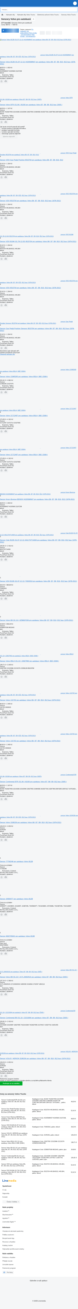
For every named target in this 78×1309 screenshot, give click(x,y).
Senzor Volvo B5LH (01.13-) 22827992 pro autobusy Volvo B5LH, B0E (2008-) (29, 661)
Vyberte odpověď (9, 136)
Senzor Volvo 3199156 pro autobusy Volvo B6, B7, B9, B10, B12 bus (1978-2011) (30, 822)
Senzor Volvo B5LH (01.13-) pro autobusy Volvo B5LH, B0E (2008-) (12, 1142)
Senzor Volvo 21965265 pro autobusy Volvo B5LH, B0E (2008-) (24, 377)
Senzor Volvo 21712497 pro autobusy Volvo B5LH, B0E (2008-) (24, 416)
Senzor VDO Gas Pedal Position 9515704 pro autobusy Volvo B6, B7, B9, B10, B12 (31, 160)
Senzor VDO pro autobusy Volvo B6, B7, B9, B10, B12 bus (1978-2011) (13, 1165)
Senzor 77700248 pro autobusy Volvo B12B (16, 861)
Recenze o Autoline (8, 1242)
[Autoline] (2, 14)
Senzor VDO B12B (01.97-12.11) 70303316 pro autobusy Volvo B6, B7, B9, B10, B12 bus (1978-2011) (38, 581)
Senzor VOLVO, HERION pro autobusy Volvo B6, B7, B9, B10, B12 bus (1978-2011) (14, 1135)
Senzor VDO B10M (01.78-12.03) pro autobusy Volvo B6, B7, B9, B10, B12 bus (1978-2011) (13, 1172)
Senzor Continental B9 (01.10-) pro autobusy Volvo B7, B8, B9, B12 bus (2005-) (13, 1157)
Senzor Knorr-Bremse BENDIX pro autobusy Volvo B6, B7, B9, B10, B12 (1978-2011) (13, 1118)
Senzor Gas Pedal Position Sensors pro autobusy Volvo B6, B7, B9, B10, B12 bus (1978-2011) (13, 1110)
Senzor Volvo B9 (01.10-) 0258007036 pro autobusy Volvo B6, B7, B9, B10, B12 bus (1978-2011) (36, 620)
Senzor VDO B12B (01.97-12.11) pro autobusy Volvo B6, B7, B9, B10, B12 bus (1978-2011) (13, 1126)
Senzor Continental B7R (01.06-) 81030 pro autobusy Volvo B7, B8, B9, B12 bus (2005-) (33, 782)
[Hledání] (75, 10)
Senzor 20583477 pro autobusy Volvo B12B (16, 899)
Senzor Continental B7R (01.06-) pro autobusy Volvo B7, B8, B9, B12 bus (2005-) (13, 1101)
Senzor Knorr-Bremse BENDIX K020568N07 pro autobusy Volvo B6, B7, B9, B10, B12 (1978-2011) (37, 499)
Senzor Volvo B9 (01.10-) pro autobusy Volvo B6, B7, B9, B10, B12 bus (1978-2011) (14, 1149)
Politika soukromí (8, 1235)
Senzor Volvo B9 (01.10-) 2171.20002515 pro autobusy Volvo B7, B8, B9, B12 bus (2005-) (34, 977)
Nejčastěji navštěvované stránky (13, 1249)
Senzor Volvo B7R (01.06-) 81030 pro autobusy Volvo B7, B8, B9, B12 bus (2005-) (31, 105)
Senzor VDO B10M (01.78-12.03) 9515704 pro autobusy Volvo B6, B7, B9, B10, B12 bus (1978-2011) (38, 241)
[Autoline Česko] (13, 3)
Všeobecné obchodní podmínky (12, 1231)
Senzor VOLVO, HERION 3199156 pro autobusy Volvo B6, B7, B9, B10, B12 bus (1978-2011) (35, 1059)
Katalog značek (7, 1245)
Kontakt (5, 1197)
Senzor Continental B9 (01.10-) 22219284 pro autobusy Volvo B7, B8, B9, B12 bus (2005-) (34, 1018)
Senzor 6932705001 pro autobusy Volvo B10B (17, 936)
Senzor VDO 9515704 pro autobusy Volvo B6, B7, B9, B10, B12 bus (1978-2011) (30, 201)
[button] (75, 3)
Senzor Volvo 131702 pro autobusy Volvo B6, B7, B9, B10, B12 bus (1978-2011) (30, 700)
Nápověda (5, 1193)
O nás (4, 1190)
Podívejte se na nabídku (11, 1083)
